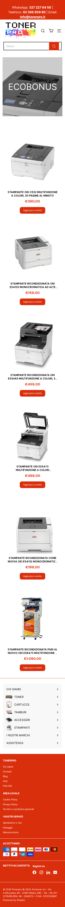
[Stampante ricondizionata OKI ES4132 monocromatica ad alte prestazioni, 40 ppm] (32, 253)
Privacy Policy (10, 804)
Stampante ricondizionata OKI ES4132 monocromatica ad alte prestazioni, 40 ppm (32, 285)
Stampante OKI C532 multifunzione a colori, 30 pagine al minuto (33, 194)
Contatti (7, 771)
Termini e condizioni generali (18, 809)
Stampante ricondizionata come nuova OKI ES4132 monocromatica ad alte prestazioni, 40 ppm (32, 559)
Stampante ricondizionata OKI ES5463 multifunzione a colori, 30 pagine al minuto (32, 377)
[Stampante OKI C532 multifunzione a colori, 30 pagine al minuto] (32, 162)
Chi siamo (8, 766)
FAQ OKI (7, 785)
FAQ (5, 781)
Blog (5, 776)
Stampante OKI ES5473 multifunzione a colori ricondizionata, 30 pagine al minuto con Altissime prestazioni (32, 468)
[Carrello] (51, 31)
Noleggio (8, 827)
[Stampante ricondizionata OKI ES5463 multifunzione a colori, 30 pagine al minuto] (32, 345)
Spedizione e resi (12, 822)
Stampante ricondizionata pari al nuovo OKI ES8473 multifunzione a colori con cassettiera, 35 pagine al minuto (32, 651)
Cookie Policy (10, 799)
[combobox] (32, 46)
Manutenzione (11, 832)
